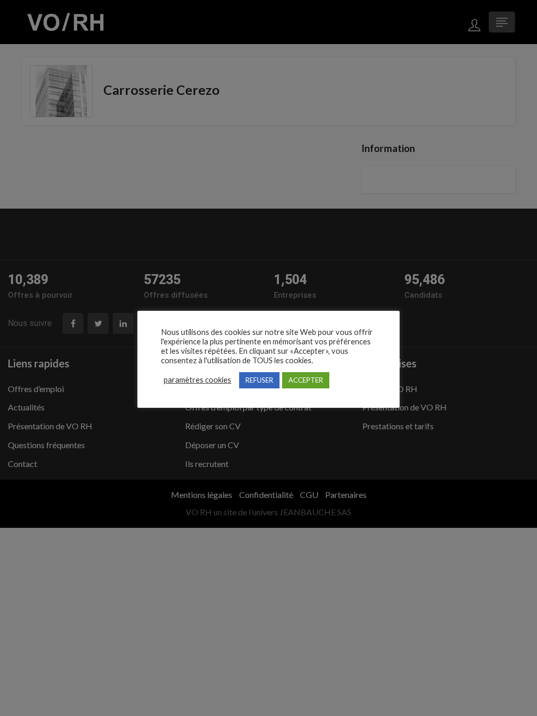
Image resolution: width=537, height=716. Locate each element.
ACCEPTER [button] (305, 380)
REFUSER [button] (259, 380)
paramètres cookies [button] (197, 379)
